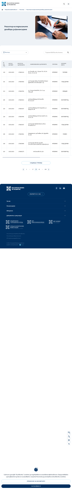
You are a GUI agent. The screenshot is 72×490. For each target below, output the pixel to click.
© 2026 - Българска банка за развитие (15, 243)
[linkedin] (60, 188)
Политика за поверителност (14, 236)
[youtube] (63, 188)
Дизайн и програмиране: (12, 245)
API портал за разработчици (14, 238)
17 (32, 169)
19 (39, 169)
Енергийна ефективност (11, 9)
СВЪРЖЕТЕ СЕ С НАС (35, 194)
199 (45, 169)
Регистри (21, 9)
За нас (8, 201)
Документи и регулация (14, 216)
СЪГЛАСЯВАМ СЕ (36, 486)
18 (36, 169)
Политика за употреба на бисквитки (16, 233)
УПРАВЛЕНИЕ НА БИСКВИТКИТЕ (36, 481)
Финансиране (11, 206)
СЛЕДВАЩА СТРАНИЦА (36, 163)
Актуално (10, 211)
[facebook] (56, 188)
